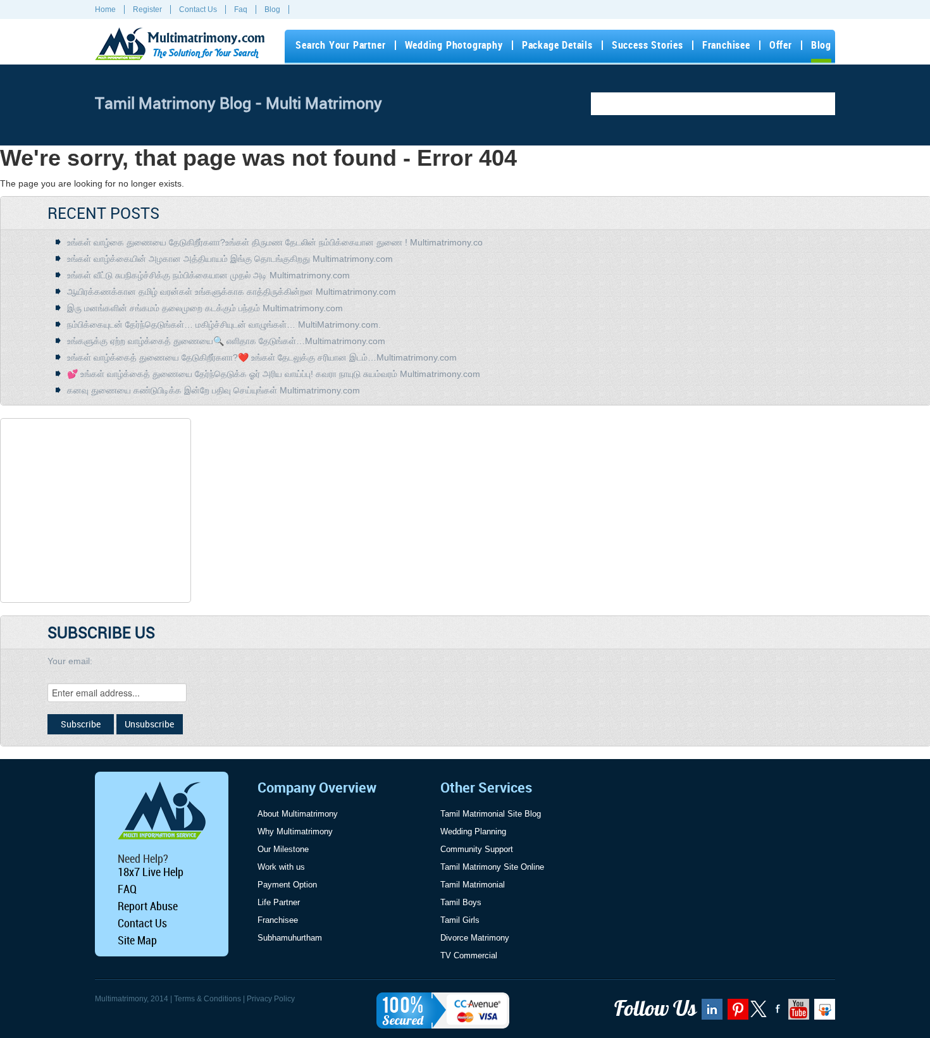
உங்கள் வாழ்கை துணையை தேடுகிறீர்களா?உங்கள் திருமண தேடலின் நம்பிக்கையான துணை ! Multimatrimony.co (275, 242)
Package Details (557, 45)
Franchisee (726, 45)
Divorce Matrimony (474, 937)
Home (105, 9)
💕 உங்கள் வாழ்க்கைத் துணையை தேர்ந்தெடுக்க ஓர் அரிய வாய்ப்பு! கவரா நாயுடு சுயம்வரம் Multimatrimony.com (273, 374)
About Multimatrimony (297, 814)
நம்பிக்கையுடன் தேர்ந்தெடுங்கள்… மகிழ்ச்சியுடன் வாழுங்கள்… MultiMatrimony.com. (224, 324)
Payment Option (287, 884)
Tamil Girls (460, 920)
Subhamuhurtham (289, 937)
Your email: (69, 661)
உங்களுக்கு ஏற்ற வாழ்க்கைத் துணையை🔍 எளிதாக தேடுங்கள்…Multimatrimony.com (226, 341)
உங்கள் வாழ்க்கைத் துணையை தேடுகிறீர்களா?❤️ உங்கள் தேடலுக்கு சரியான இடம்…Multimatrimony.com (262, 357)
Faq (240, 9)
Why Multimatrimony (295, 831)
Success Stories (647, 45)
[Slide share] (823, 1013)
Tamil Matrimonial (472, 884)
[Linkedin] (710, 1013)
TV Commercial (468, 955)
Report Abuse (148, 906)
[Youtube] (797, 1013)
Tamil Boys (460, 902)
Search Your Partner (340, 45)
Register (147, 9)
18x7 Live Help (150, 872)
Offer (780, 45)
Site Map (137, 940)
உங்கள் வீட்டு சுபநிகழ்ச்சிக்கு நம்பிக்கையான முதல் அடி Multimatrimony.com (208, 275)
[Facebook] (776, 1013)
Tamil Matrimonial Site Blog (490, 814)
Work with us (281, 867)
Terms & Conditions (207, 998)
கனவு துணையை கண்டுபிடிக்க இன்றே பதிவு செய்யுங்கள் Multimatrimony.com (213, 390)
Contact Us (198, 9)
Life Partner (278, 902)
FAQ (127, 889)
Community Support (476, 849)
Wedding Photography (454, 45)
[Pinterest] (736, 1013)
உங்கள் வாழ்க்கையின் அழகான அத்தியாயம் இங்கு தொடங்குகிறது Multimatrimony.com (230, 259)
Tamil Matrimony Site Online (492, 867)
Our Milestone (283, 849)
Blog (272, 9)
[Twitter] (759, 1014)
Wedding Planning (473, 831)
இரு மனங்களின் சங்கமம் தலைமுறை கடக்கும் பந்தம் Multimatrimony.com (205, 308)
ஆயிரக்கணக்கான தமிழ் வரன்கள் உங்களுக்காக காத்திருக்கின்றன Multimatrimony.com (231, 292)
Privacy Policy (271, 998)
